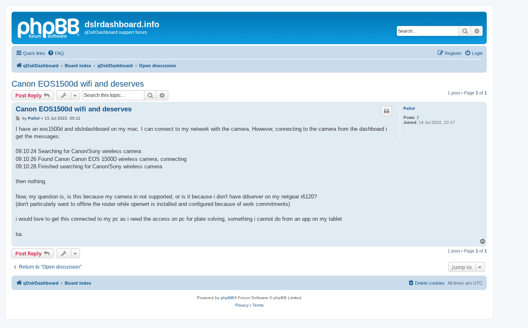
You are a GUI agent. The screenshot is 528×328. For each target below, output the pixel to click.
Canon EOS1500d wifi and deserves (78, 83)
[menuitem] (55, 53)
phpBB (227, 297)
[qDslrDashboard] (49, 27)
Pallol (409, 108)
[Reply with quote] (386, 111)
